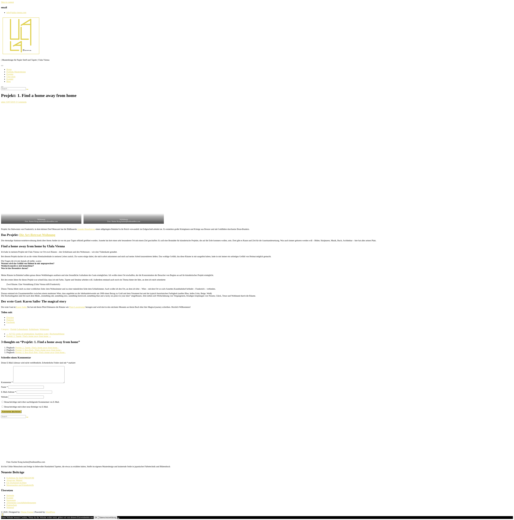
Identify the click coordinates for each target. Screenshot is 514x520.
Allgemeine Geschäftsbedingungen (21, 503)
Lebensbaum (22, 329)
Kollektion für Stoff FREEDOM (20, 478)
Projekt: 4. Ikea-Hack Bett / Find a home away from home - (40, 352)
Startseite (10, 495)
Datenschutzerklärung (107, 518)
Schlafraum (34, 329)
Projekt (13, 329)
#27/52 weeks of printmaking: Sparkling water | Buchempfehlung (35, 334)
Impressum (11, 500)
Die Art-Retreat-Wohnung (37, 235)
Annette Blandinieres (86, 229)
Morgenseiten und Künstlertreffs (20, 485)
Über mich (10, 77)
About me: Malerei (14, 480)
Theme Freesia (27, 512)
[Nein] (118, 518)
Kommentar (7, 382)
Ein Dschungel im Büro (16, 483)
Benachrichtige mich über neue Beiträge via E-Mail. (26, 407)
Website (4, 397)
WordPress (50, 512)
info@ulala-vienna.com (16, 12)
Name (4, 387)
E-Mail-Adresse (8, 392)
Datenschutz (11, 505)
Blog (8, 81)
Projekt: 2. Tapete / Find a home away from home (28, 336)
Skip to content (7, 2)
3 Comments (21, 102)
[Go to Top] (2, 514)
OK (96, 518)
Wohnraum (44, 329)
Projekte (9, 74)
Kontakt (9, 79)
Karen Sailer (21, 307)
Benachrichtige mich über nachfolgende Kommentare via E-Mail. (31, 402)
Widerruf (10, 507)
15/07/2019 (11, 102)
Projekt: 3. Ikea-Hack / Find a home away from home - (38, 350)
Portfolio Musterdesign (16, 72)
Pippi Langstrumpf (77, 307)
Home (9, 69)
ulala (3, 102)
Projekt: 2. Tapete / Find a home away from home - (36, 347)
